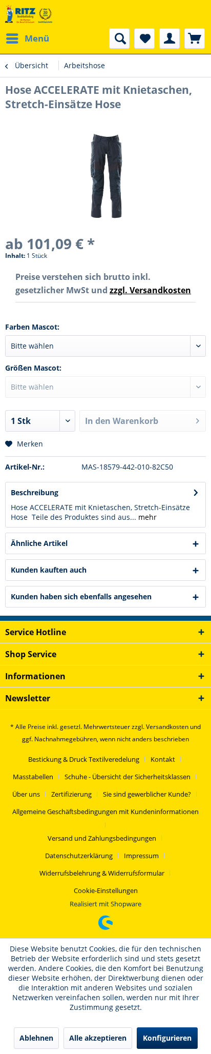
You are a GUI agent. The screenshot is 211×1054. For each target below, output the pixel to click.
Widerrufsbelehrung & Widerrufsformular (101, 873)
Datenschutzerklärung (79, 855)
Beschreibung (34, 492)
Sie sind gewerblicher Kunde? (147, 794)
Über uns (26, 794)
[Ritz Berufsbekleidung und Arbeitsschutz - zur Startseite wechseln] (28, 14)
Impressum (141, 855)
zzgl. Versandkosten (150, 290)
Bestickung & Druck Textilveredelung (83, 759)
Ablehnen (36, 1038)
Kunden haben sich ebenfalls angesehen (81, 596)
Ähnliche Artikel (39, 543)
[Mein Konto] (169, 38)
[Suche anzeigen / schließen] (119, 38)
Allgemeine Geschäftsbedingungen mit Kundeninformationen (105, 811)
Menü (37, 38)
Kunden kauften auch (49, 570)
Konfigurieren (167, 1038)
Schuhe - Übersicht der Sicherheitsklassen (128, 776)
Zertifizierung (71, 794)
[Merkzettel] (144, 38)
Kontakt (163, 759)
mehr (146, 517)
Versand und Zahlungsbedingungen (102, 838)
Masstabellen (33, 776)
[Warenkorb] (194, 38)
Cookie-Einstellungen (106, 890)
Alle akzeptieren (97, 1038)
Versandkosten (167, 726)
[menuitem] (27, 38)
